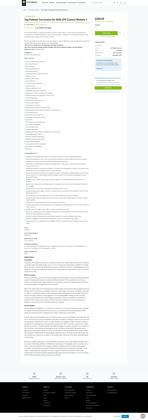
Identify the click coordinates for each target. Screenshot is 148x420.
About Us (88, 390)
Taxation (45, 390)
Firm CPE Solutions (70, 390)
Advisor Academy (69, 395)
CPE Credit (89, 408)
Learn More (117, 416)
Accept (125, 416)
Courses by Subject (61, 2)
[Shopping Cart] (121, 2)
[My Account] (117, 2)
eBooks (67, 398)
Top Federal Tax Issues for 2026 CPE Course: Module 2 (107, 84)
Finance (45, 400)
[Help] (114, 2)
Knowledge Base (112, 392)
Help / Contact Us (112, 390)
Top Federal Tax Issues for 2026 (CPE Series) (107, 78)
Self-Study (45, 2)
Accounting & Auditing (49, 392)
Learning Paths (72, 2)
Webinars (52, 2)
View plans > (99, 68)
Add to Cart (106, 33)
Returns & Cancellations (92, 405)
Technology (46, 403)
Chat (143, 416)
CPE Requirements (91, 395)
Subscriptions (82, 2)
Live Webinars (26, 392)
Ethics (45, 395)
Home (24, 10)
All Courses (25, 390)
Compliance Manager (70, 392)
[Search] (92, 2)
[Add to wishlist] (120, 33)
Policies (88, 400)
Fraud (44, 398)
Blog (87, 398)
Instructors (89, 392)
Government (46, 405)
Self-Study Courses (33, 10)
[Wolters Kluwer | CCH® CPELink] (29, 2)
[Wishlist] (124, 2)
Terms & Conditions (91, 403)
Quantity (97, 25)
